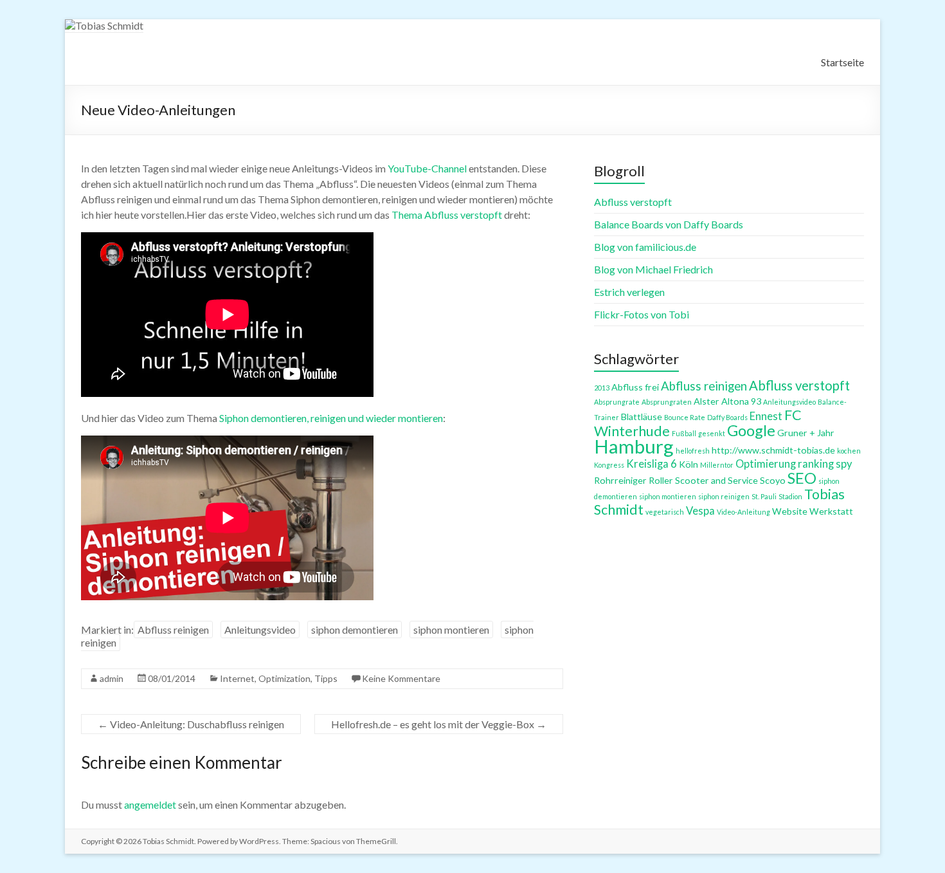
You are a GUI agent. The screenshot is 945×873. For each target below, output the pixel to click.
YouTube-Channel (427, 168)
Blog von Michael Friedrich (653, 269)
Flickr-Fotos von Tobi (641, 314)
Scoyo (773, 480)
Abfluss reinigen (173, 629)
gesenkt (711, 433)
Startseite (842, 62)
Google (751, 430)
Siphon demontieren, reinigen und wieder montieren (331, 418)
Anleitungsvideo (260, 629)
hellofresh (693, 450)
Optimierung (765, 463)
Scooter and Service (716, 480)
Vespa (700, 510)
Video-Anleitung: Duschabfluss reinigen (191, 724)
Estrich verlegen (629, 292)
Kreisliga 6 (651, 463)
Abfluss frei (635, 386)
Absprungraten (667, 402)
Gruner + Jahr (805, 432)
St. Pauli (764, 496)
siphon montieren (451, 629)
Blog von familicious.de (645, 247)
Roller (661, 480)
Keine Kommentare (401, 678)
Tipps (326, 678)
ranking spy (825, 463)
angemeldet (150, 804)
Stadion (790, 496)
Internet (237, 678)
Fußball (684, 433)
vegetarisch (664, 512)
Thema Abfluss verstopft (447, 214)
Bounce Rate (684, 417)
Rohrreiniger (620, 480)
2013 (601, 387)
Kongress (609, 465)
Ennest (766, 416)
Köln (688, 464)
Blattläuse (641, 416)
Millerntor (717, 465)
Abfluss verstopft (633, 202)
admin (111, 678)
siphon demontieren (354, 629)
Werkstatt (831, 511)
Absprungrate (617, 402)
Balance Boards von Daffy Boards (668, 224)
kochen (849, 450)
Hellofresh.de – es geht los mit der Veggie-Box (438, 724)
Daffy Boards (727, 417)
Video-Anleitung (743, 512)
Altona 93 (741, 401)
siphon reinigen (724, 496)
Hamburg (634, 446)
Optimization (284, 678)
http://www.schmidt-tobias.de (773, 450)
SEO (802, 478)
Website (789, 511)
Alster (706, 401)
